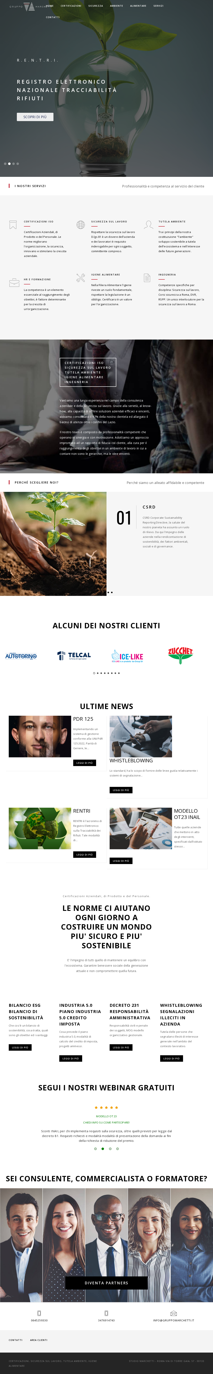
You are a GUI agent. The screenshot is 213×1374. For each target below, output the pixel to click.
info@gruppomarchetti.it (173, 1320)
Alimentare (138, 5)
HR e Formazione (37, 279)
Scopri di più (35, 117)
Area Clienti (38, 1340)
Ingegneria (167, 274)
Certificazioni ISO (39, 221)
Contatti (53, 17)
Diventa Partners (106, 1282)
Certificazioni (71, 5)
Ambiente (116, 5)
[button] (5, 163)
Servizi (158, 5)
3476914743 (106, 1320)
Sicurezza (95, 5)
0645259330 (39, 1320)
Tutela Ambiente (172, 221)
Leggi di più (85, 762)
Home (50, 5)
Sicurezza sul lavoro (109, 221)
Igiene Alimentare (105, 274)
